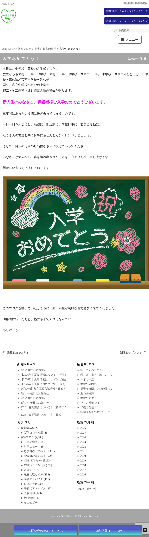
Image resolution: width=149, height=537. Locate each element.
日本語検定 (31, 483)
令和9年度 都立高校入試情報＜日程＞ (43, 388)
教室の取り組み (33, 474)
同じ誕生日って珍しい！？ (96, 374)
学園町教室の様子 (35, 455)
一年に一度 (87, 379)
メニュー (132, 39)
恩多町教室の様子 (35, 451)
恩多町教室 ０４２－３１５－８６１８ (126, 11)
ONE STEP (70, 516)
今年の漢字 (31, 442)
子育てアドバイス (35, 488)
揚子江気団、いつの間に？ (96, 388)
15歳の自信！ (88, 407)
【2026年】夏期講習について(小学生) (43, 379)
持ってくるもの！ (91, 370)
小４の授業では (89, 402)
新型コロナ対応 (33, 432)
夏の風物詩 (87, 393)
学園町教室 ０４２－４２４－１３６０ (126, 20)
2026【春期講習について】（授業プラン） (44, 409)
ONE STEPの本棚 (34, 460)
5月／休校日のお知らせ (35, 398)
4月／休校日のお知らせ (35, 402)
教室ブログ (27, 437)
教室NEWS (27, 428)
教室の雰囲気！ (89, 384)
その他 (28, 502)
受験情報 (29, 493)
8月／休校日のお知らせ (35, 370)
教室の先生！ (88, 398)
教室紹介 (29, 469)
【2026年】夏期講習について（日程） (44, 384)
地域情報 (29, 497)
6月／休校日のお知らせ (35, 393)
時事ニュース (32, 446)
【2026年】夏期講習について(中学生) (43, 374)
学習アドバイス (33, 479)
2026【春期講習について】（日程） (42, 414)
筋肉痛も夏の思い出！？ (95, 412)
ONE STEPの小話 (34, 465)
